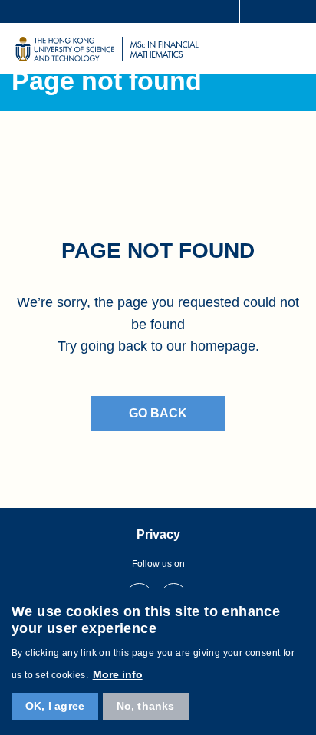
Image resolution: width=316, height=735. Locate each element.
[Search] (298, 11)
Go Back (158, 413)
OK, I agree (54, 706)
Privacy (158, 534)
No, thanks (146, 706)
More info (118, 674)
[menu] (294, 48)
